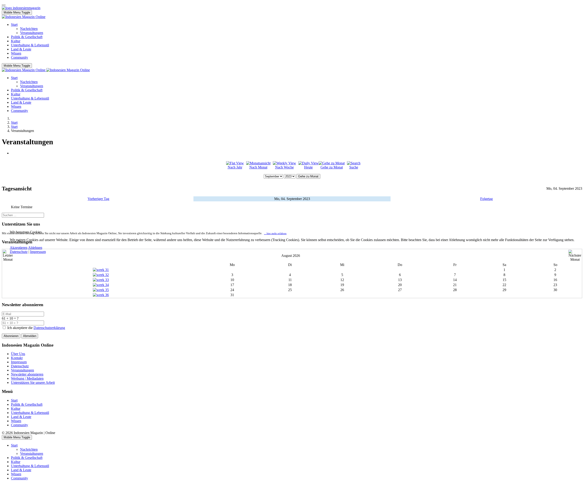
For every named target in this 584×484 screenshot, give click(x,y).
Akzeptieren (18, 248)
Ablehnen (35, 248)
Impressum (38, 252)
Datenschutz (19, 252)
